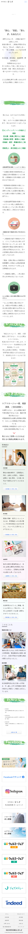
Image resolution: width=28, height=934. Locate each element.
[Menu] (25, 2)
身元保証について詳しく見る (11, 534)
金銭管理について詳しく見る (11, 575)
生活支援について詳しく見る (11, 488)
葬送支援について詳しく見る (11, 617)
